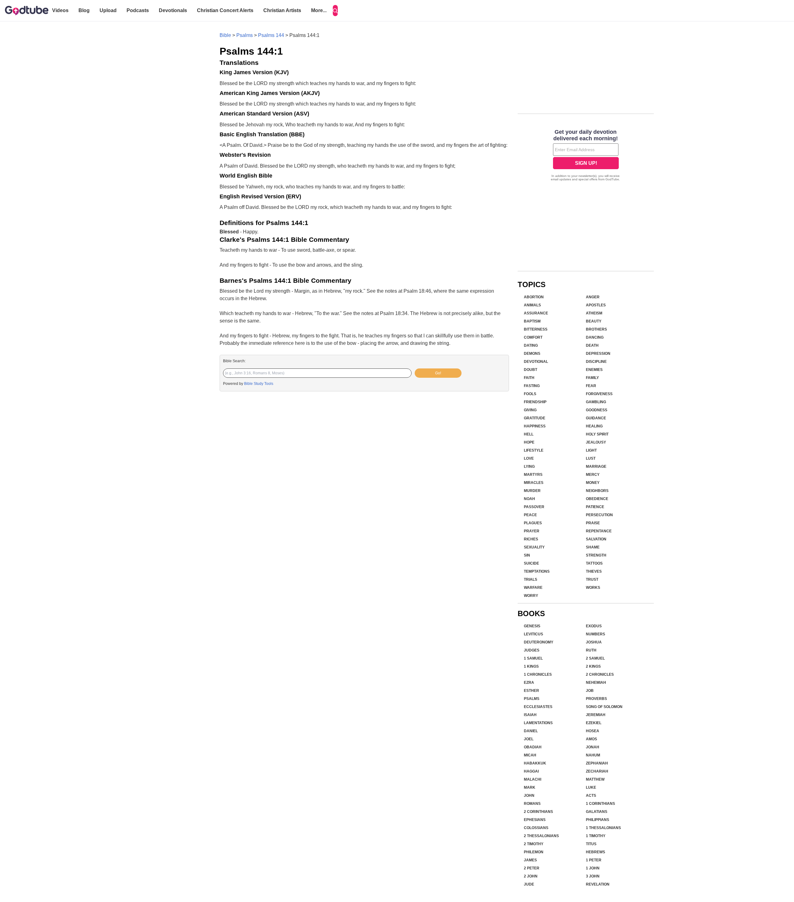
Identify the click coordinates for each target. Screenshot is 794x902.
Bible (225, 35)
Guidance (596, 418)
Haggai (531, 771)
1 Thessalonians (603, 828)
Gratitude (534, 418)
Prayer (531, 531)
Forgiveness (599, 394)
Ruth (591, 650)
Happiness (535, 426)
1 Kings (531, 666)
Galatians (596, 812)
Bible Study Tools (258, 383)
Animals (532, 305)
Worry (531, 595)
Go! (438, 373)
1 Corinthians (600, 803)
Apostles (596, 305)
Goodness (596, 410)
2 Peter (531, 868)
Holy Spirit (597, 434)
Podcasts (138, 10)
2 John (531, 876)
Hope (529, 442)
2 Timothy (533, 844)
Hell (528, 434)
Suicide (531, 563)
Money (593, 482)
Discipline (596, 361)
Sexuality (534, 547)
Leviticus (533, 634)
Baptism (532, 321)
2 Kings (593, 666)
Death (592, 345)
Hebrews (595, 852)
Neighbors (597, 491)
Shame (593, 547)
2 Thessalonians (541, 836)
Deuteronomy (538, 642)
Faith (529, 378)
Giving (530, 410)
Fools (530, 394)
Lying (529, 466)
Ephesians (535, 820)
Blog (84, 10)
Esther (531, 690)
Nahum (593, 755)
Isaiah (530, 715)
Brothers (596, 329)
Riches (531, 539)
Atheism (594, 313)
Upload (108, 10)
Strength (596, 555)
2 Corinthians (538, 812)
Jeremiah (595, 715)
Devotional (536, 361)
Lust (591, 458)
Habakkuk (535, 763)
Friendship (535, 402)
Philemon (533, 852)
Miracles (533, 482)
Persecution (599, 515)
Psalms (244, 35)
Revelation (597, 884)
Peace (530, 515)
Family (592, 378)
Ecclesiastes (538, 707)
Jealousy (596, 442)
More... (319, 10)
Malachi (532, 779)
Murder (532, 491)
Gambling (596, 402)
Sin (527, 555)
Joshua (594, 642)
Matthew (595, 779)
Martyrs (533, 474)
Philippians (597, 820)
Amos (591, 739)
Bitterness (535, 329)
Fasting (532, 386)
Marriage (596, 466)
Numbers (595, 634)
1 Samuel (533, 658)
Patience (595, 507)
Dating (531, 345)
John (529, 795)
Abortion (534, 297)
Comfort (533, 337)
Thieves (594, 571)
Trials (530, 579)
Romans (532, 803)
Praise (593, 523)
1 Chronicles (538, 674)
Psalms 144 (271, 35)
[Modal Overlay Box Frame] (586, 156)
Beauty (593, 321)
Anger (593, 297)
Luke (591, 787)
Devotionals (173, 10)
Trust (592, 579)
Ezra (529, 682)
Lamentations (538, 723)
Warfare (533, 587)
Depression (598, 353)
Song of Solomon (604, 707)
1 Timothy (595, 836)
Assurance (536, 313)
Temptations (537, 571)
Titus (591, 844)
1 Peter (593, 860)
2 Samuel (595, 658)
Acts (591, 795)
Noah (529, 499)
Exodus (594, 626)
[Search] (335, 10)
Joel (528, 739)
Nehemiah (596, 682)
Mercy (593, 474)
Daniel (531, 731)
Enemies (594, 370)
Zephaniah (597, 763)
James (530, 860)
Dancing (595, 337)
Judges (531, 650)
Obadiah (533, 747)
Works (593, 587)
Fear (591, 386)
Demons (532, 353)
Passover (534, 507)
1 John (593, 868)
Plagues (533, 523)
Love (529, 458)
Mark (529, 787)
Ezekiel (593, 723)
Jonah (592, 747)
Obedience (597, 499)
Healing (594, 426)
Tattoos (594, 563)
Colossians (536, 828)
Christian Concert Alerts (225, 10)
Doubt (530, 370)
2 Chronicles (600, 674)
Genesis (532, 626)
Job (590, 690)
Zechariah (597, 771)
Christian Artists (282, 10)
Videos (60, 10)
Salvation (596, 539)
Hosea (592, 731)
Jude (529, 884)
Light (591, 450)
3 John (593, 876)
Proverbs (596, 699)
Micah (530, 755)
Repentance (599, 531)
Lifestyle (533, 450)
